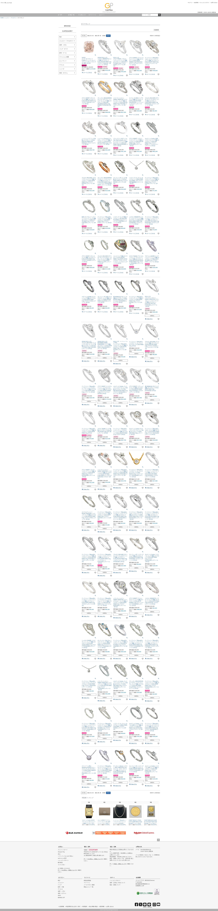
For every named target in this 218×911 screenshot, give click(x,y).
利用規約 (84, 906)
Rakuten (149, 907)
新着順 (103, 35)
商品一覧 (72, 14)
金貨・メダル (63, 45)
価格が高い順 (98, 35)
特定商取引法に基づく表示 (73, 906)
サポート (112, 877)
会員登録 (196, 2)
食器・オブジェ (63, 73)
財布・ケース (63, 53)
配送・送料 (87, 846)
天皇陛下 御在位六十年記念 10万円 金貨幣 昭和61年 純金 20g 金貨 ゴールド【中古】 (135, 822)
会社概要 (138, 877)
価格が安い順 (90, 35)
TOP (60, 14)
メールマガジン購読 (89, 884)
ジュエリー (61, 882)
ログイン (190, 2)
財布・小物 (61, 887)
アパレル (61, 65)
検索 (159, 15)
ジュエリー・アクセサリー (11, 17)
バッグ (59, 884)
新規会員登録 (87, 880)
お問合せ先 (139, 846)
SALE (59, 895)
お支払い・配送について (69, 870)
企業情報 (61, 906)
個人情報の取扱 (93, 906)
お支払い (60, 846)
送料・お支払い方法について (117, 882)
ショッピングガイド (204, 2)
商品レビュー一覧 (88, 887)
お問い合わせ (214, 2)
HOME (1, 17)
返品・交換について (119, 864)
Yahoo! (145, 907)
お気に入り (83, 14)
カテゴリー (61, 877)
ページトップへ (158, 840)
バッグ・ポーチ (63, 49)
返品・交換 (113, 846)
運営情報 (102, 906)
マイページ (93, 14)
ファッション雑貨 (64, 57)
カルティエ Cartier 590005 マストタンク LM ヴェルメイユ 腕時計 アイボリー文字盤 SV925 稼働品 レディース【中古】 (88, 823)
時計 (60, 37)
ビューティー (63, 61)
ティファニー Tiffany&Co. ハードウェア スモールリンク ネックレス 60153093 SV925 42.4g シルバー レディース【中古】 (119, 823)
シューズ (61, 69)
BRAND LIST (61, 897)
